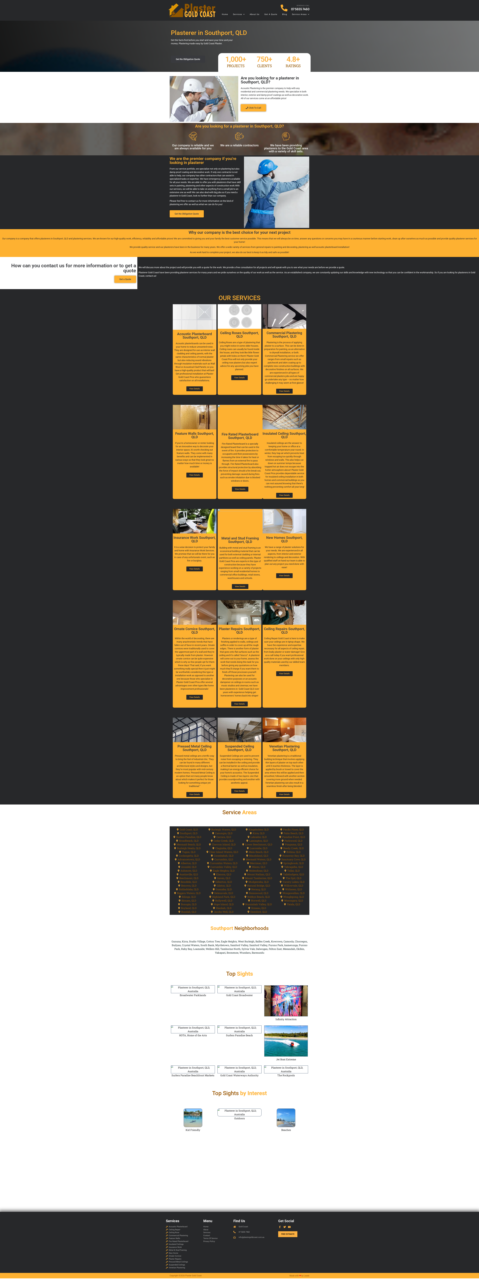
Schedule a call (303, 5)
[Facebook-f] (280, 1227)
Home (225, 14)
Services (237, 14)
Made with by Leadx (299, 1276)
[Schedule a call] (284, 7)
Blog (284, 14)
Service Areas (299, 14)
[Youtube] (289, 1227)
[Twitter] (284, 1227)
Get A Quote (270, 14)
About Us (254, 14)
